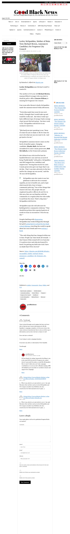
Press (65, 2)
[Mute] (13, 62)
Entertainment (25, 21)
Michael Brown (35, 297)
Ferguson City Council (25, 295)
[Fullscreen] (15, 62)
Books (49, 21)
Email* (20, 450)
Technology (13, 26)
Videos (32, 34)
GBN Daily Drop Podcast (45, 26)
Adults (29, 285)
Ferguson (43, 293)
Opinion (11, 30)
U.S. (20, 287)
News (10, 21)
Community (31, 26)
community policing (25, 293)
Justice (39, 30)
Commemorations (29, 30)
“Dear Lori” (57, 26)
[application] (9, 60)
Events (57, 30)
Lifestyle (41, 21)
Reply (20, 349)
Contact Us (58, 2)
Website (21, 456)
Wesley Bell (23, 299)
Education (57, 21)
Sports (35, 21)
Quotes (19, 30)
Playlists (38, 34)
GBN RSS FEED (60, 102)
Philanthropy (48, 30)
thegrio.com (39, 82)
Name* (21, 444)
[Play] (4, 62)
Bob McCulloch (37, 291)
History (22, 26)
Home (46, 2)
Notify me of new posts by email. (27, 477)
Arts (16, 21)
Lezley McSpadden (24, 297)
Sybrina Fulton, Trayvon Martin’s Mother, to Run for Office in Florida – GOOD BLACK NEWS (36, 378)
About (51, 2)
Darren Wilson (35, 293)
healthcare (35, 295)
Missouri (43, 297)
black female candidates (26, 291)
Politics (45, 285)
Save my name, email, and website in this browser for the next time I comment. (33, 465)
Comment (21, 424)
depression (38, 219)
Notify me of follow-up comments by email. (29, 472)
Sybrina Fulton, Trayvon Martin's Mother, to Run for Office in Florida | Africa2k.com (36, 397)
